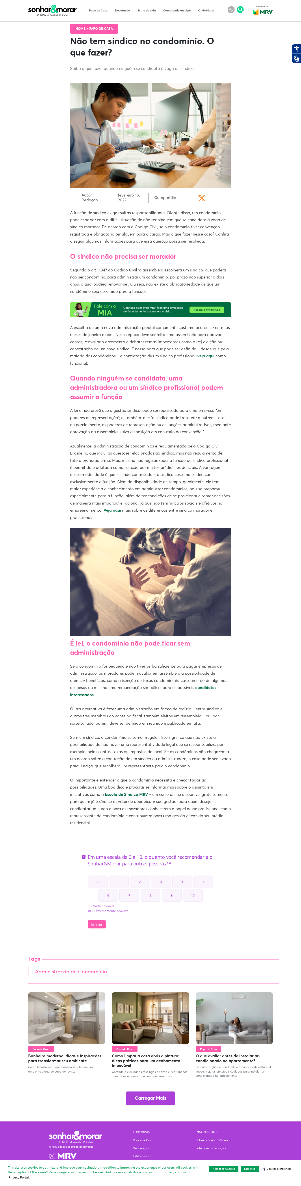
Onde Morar (206, 10)
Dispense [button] (249, 1169)
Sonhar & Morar (52, 7)
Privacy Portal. (19, 1177)
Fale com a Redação (211, 1148)
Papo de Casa (98, 10)
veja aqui (205, 356)
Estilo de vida (146, 10)
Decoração (122, 10)
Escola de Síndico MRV (126, 795)
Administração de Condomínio (71, 971)
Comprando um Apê (177, 10)
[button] (276, 1169)
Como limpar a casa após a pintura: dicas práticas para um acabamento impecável (146, 1061)
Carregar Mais (150, 1098)
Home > (82, 28)
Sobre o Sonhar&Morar (212, 1140)
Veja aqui (112, 510)
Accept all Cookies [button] (224, 1169)
